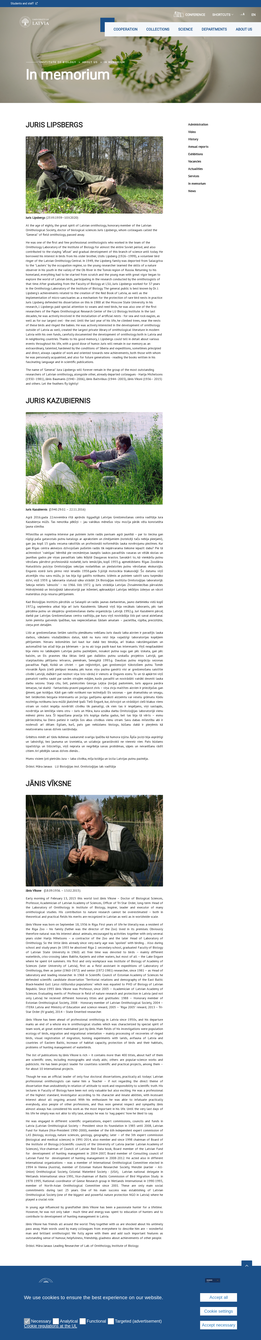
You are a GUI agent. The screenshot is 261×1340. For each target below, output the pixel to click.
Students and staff (22, 3)
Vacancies (194, 161)
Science (185, 29)
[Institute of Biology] (29, 21)
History (193, 139)
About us (244, 29)
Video (192, 132)
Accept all (219, 1297)
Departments (214, 29)
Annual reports (198, 146)
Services (193, 176)
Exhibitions (195, 154)
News (192, 191)
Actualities (195, 169)
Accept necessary (218, 1325)
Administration (198, 124)
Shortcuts (221, 15)
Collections (157, 29)
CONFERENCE (195, 15)
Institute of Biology (58, 62)
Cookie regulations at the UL (50, 1326)
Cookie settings (218, 1311)
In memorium (114, 62)
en (254, 15)
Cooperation (125, 29)
